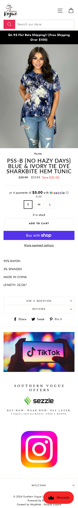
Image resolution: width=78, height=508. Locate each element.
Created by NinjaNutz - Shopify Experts (39, 504)
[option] (39, 37)
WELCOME (39, 485)
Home (38, 153)
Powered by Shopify (39, 500)
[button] (39, 193)
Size (39, 196)
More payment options (39, 245)
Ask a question (39, 301)
